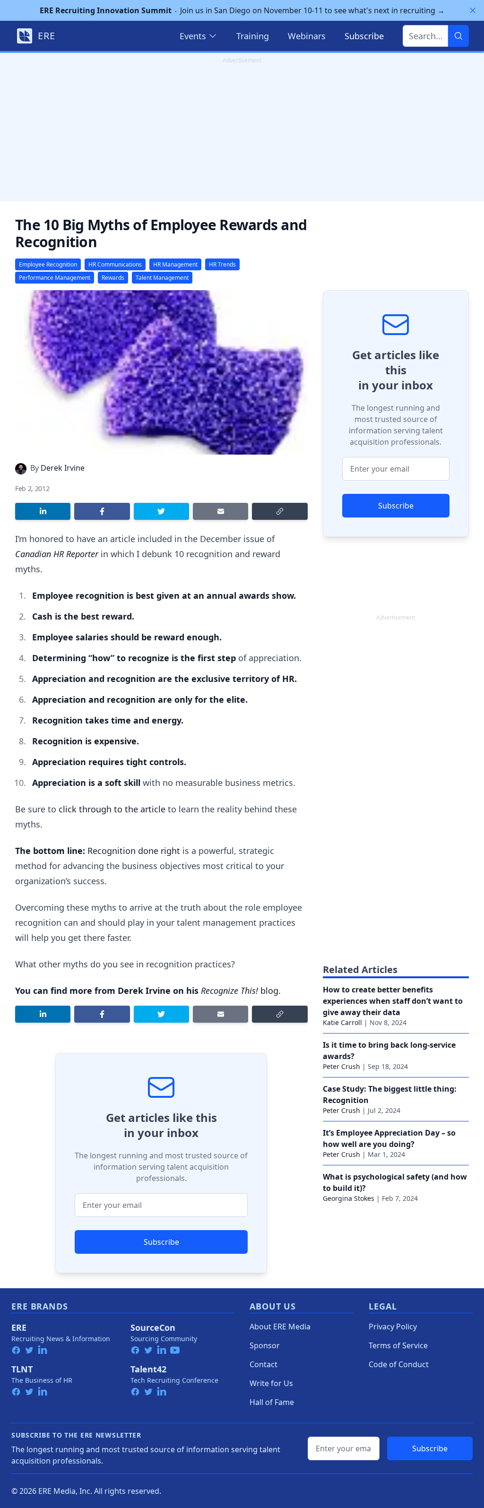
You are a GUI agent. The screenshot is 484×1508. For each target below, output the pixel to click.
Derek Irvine (63, 468)
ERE (18, 1327)
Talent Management (162, 278)
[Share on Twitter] (161, 511)
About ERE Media (280, 1326)
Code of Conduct (399, 1364)
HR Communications (115, 264)
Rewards (113, 278)
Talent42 (148, 1369)
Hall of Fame (272, 1402)
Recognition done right (133, 850)
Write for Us (271, 1383)
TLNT (22, 1369)
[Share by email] (220, 511)
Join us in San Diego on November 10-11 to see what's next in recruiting (242, 10)
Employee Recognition (48, 264)
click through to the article (113, 809)
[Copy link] (279, 511)
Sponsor (265, 1345)
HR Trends (222, 264)
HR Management (175, 264)
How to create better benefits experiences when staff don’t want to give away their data (393, 1000)
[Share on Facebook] (102, 511)
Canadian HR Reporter (56, 554)
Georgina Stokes (348, 1198)
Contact (263, 1364)
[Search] (458, 36)
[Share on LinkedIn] (42, 511)
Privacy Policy (393, 1326)
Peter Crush (341, 1066)
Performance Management (54, 278)
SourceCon (152, 1327)
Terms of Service (398, 1345)
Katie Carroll (342, 1022)
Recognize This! (229, 990)
